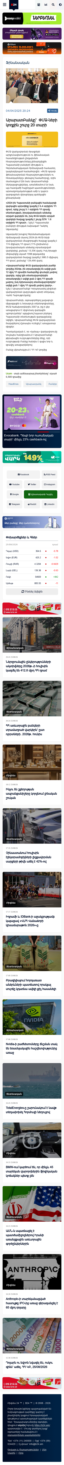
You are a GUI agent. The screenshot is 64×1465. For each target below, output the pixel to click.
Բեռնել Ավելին (33, 591)
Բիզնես (11, 775)
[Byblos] (32, 34)
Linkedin (50, 504)
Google (15, 494)
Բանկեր (53, 384)
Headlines (14, 384)
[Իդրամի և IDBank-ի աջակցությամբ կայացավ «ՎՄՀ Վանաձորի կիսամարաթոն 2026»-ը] (32, 889)
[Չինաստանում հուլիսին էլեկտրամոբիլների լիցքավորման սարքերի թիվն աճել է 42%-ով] (32, 826)
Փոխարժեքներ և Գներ (21, 537)
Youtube (16, 484)
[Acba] (32, 457)
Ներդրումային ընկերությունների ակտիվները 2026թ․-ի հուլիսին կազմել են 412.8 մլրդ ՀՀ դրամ (28, 666)
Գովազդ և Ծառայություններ (23, 1449)
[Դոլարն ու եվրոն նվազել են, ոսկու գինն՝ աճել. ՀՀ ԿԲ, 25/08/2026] (32, 1335)
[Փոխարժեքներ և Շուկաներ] (46, 5)
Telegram (15, 504)
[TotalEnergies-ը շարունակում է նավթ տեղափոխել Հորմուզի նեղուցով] (32, 1081)
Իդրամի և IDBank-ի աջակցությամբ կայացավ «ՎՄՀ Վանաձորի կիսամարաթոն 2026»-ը (30, 921)
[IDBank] (32, 48)
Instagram (50, 484)
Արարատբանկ (33, 384)
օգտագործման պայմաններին (24, 1435)
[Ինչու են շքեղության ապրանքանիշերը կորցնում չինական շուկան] (32, 762)
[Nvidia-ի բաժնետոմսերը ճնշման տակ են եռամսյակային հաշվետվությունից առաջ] (32, 1017)
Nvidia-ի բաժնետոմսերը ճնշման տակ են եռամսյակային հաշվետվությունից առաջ (31, 1048)
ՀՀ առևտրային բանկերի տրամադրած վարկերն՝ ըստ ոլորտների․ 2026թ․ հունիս (25, 730)
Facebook (24, 474)
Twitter (33, 484)
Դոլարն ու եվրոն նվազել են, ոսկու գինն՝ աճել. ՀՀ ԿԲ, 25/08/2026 (29, 1365)
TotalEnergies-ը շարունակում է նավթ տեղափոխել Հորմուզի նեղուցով (31, 1110)
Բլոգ (21, 1453)
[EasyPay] (32, 18)
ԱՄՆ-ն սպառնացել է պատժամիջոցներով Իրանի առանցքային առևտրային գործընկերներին (25, 1237)
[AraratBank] (32, 139)
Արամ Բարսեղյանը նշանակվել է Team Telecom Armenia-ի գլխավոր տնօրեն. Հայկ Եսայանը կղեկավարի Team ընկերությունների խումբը (30, 441)
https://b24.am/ (42, 1425)
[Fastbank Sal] (32, 362)
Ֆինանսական (17, 63)
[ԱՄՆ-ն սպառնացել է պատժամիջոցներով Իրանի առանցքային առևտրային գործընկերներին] (32, 1204)
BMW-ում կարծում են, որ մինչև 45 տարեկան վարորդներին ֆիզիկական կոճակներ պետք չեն (31, 1171)
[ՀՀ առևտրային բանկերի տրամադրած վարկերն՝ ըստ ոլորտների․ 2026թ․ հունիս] (32, 698)
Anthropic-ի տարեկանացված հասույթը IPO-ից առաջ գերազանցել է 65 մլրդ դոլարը (32, 1303)
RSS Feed (50, 474)
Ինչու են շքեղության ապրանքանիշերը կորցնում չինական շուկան (31, 794)
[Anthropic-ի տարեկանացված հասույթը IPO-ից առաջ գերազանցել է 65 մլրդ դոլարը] (32, 1272)
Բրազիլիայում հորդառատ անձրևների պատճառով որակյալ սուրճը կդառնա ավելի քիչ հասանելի (31, 985)
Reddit (33, 504)
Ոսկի (8, 577)
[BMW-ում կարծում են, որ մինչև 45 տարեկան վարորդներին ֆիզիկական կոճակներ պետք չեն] (32, 1140)
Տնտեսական (14, 711)
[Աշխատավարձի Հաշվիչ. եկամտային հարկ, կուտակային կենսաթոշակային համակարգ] (38, 5)
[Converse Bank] (32, 522)
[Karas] (32, 608)
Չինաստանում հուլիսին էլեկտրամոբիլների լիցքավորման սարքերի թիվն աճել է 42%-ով (28, 857)
